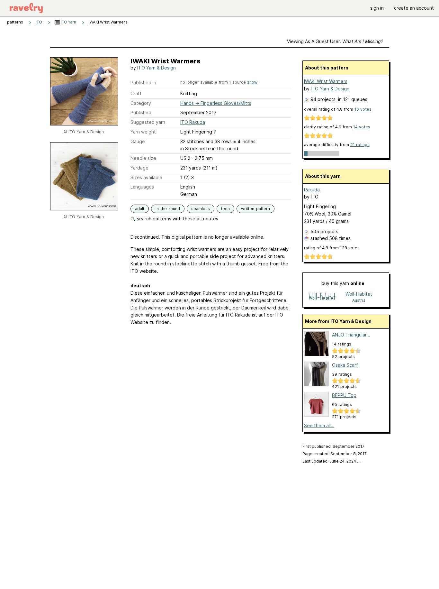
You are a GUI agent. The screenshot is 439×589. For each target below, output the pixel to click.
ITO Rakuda (192, 122)
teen (225, 208)
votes (363, 109)
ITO (39, 22)
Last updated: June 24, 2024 (331, 461)
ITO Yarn (68, 22)
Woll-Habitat (358, 294)
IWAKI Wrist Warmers (325, 81)
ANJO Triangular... (351, 334)
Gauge (137, 141)
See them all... (319, 425)
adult (139, 208)
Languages (142, 186)
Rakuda (312, 189)
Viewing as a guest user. (335, 41)
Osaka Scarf (345, 365)
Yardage (139, 167)
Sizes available (146, 177)
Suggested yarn (147, 122)
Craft (136, 93)
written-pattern (255, 208)
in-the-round (168, 208)
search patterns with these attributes (177, 218)
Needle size (143, 158)
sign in (377, 8)
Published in (143, 82)
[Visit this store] (322, 296)
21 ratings (360, 144)
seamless (200, 208)
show (252, 82)
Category (140, 103)
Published (140, 112)
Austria (358, 300)
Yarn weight (143, 131)
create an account (414, 8)
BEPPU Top (344, 395)
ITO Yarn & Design (156, 67)
